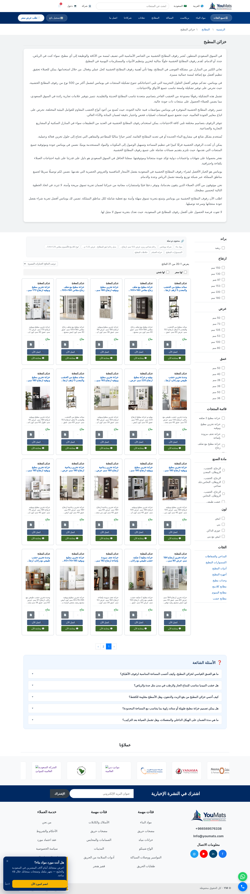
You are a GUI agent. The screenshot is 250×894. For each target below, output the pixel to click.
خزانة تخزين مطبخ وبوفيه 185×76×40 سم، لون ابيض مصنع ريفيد (74, 559)
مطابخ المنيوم (219, 592)
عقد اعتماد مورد (47, 840)
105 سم (215, 329)
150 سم (215, 267)
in (213, 854)
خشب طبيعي (213, 501)
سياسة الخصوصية (47, 848)
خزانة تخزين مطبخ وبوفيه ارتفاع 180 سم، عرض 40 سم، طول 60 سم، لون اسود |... (38, 379)
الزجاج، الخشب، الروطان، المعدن (212, 470)
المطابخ (155, 17)
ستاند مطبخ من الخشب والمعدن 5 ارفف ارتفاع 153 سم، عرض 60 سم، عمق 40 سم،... (175, 288)
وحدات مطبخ (220, 580)
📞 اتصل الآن (175, 351)
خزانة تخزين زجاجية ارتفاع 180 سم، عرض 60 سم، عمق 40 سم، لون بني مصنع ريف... (107, 469)
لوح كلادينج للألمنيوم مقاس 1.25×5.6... (62, 246)
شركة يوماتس (165, 246)
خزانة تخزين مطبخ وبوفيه (211, 425)
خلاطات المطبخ (141, 252)
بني (218, 524)
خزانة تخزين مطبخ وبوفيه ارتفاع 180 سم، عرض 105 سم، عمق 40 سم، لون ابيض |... (141, 469)
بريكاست (184, 17)
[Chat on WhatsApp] (242, 876)
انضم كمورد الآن (39, 883)
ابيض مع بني (213, 536)
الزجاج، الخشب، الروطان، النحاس (212, 493)
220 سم (215, 291)
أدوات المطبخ (219, 568)
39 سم (216, 386)
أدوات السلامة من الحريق (99, 857)
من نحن (46, 822)
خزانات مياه (146, 840)
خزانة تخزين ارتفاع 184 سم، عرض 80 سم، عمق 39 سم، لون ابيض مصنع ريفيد (175, 559)
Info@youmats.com (208, 836)
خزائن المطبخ (180, 283)
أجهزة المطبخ (219, 574)
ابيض (217, 518)
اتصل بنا (113, 17)
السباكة (169, 17)
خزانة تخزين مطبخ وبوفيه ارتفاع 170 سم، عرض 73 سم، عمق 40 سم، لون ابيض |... (38, 288)
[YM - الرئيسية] (220, 6)
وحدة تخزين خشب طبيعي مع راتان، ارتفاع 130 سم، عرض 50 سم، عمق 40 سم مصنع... (175, 379)
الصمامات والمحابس (99, 840)
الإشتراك (60, 793)
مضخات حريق (145, 831)
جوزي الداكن (213, 530)
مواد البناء (201, 17)
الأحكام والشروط (46, 831)
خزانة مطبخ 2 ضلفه (209, 418)
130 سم (215, 273)
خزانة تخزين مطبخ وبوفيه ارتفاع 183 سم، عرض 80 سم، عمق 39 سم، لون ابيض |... (106, 379)
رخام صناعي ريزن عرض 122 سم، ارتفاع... (138, 246)
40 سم (216, 373)
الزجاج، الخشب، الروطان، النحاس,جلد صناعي (209, 481)
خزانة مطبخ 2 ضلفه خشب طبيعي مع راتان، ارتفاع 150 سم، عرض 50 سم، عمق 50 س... (141, 559)
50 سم (216, 317)
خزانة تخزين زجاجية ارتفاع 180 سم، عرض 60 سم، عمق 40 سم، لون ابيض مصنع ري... (73, 469)
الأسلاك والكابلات (99, 822)
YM (226, 887)
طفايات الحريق (146, 866)
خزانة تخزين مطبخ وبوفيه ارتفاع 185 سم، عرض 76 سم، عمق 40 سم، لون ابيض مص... (38, 469)
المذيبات (99, 848)
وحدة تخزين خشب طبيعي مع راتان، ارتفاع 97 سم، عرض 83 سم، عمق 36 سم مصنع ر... (38, 559)
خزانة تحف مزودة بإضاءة (211, 435)
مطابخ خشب (220, 598)
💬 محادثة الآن (174, 358)
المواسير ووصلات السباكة (145, 857)
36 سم (216, 398)
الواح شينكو (146, 848)
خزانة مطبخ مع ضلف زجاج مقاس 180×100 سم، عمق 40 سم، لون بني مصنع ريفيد (141, 288)
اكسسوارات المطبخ (216, 562)
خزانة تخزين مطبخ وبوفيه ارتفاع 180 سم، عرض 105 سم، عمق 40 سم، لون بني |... (175, 469)
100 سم (215, 341)
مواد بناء (179, 246)
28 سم (216, 380)
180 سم (215, 297)
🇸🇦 (180, 5)
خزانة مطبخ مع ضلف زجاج (209, 445)
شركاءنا (128, 17)
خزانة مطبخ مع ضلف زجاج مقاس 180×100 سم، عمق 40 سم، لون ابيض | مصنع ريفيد (72, 288)
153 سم (215, 285)
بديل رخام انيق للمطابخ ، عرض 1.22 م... (99, 246)
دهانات (141, 17)
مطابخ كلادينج (219, 586)
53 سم (216, 335)
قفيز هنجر (99, 866)
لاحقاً (7, 883)
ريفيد (217, 247)
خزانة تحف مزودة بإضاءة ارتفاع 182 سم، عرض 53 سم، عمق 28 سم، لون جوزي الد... (106, 559)
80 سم (216, 347)
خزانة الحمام (157, 252)
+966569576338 (208, 828)
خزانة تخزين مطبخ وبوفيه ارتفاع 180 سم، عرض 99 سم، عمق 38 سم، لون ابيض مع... (106, 288)
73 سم (216, 323)
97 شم (216, 279)
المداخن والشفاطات (216, 556)
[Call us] (242, 886)
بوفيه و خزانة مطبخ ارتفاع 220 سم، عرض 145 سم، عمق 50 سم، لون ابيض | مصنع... (141, 379)
